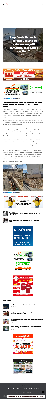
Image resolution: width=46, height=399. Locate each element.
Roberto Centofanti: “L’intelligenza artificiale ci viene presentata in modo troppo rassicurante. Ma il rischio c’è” (26, 327)
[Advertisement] (23, 18)
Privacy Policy (10, 388)
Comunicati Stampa (34, 388)
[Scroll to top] (43, 392)
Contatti (26, 388)
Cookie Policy (18, 388)
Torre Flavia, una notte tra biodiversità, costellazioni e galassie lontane (25, 304)
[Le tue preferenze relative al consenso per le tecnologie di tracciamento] (44, 397)
